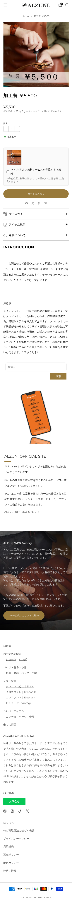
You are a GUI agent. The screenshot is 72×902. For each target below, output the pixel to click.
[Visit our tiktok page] (20, 811)
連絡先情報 (9, 870)
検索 (58, 376)
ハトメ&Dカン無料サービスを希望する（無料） (36, 171)
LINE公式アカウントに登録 (24, 615)
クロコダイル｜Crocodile (21, 692)
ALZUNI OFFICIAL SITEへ (20, 512)
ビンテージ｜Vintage (19, 703)
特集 (8, 673)
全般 (31, 716)
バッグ (25, 673)
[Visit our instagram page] (12, 811)
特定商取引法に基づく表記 (18, 830)
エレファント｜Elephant (20, 697)
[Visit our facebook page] (5, 811)
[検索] (67, 5)
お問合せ (14, 801)
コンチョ (11, 716)
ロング (23, 659)
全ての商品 (9, 724)
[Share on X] (33, 203)
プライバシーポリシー (16, 838)
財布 (16, 673)
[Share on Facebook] (26, 203)
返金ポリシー (11, 854)
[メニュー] (5, 5)
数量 (5, 123)
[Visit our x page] (27, 811)
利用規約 (8, 846)
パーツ (23, 716)
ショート (11, 659)
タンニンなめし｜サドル (20, 686)
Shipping (20, 111)
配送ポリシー (11, 862)
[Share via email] (45, 203)
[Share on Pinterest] (39, 203)
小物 (34, 673)
